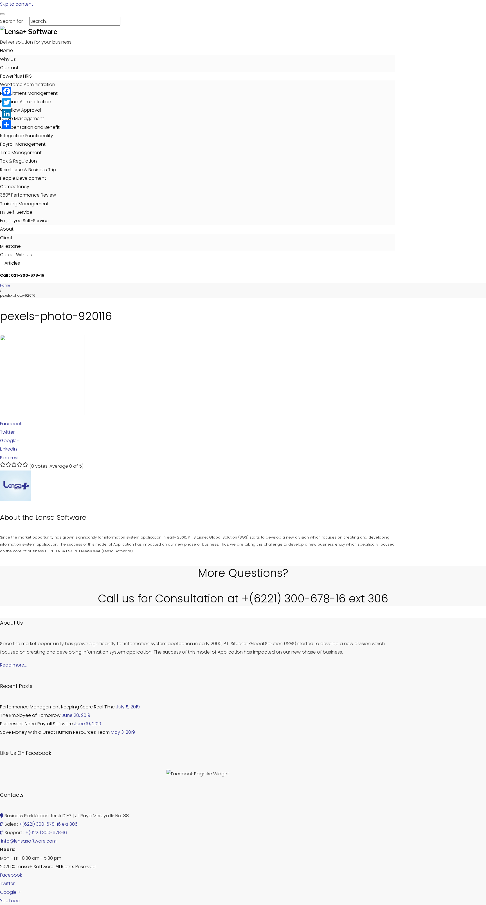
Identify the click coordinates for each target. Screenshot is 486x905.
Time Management (21, 152)
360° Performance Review (28, 195)
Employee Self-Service (24, 220)
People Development (23, 178)
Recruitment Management (29, 93)
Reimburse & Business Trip (28, 169)
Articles (11, 263)
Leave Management (22, 118)
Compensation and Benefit (30, 127)
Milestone (10, 246)
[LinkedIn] (6, 113)
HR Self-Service (16, 212)
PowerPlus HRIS (16, 76)
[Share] (6, 124)
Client (6, 238)
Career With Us (16, 254)
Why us (8, 59)
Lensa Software (60, 517)
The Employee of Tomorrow (30, 715)
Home (6, 50)
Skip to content (16, 4)
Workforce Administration (27, 84)
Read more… (13, 665)
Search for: (12, 21)
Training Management (24, 204)
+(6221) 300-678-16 (46, 832)
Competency (14, 186)
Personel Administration (25, 101)
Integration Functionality (26, 135)
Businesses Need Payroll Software (36, 724)
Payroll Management (23, 144)
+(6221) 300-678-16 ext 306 (48, 824)
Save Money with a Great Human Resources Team (55, 732)
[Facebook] (6, 91)
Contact (9, 67)
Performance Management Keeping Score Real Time (57, 707)
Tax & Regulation (18, 161)
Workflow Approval (20, 110)
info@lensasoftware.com (29, 841)
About (7, 229)
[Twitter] (6, 102)
